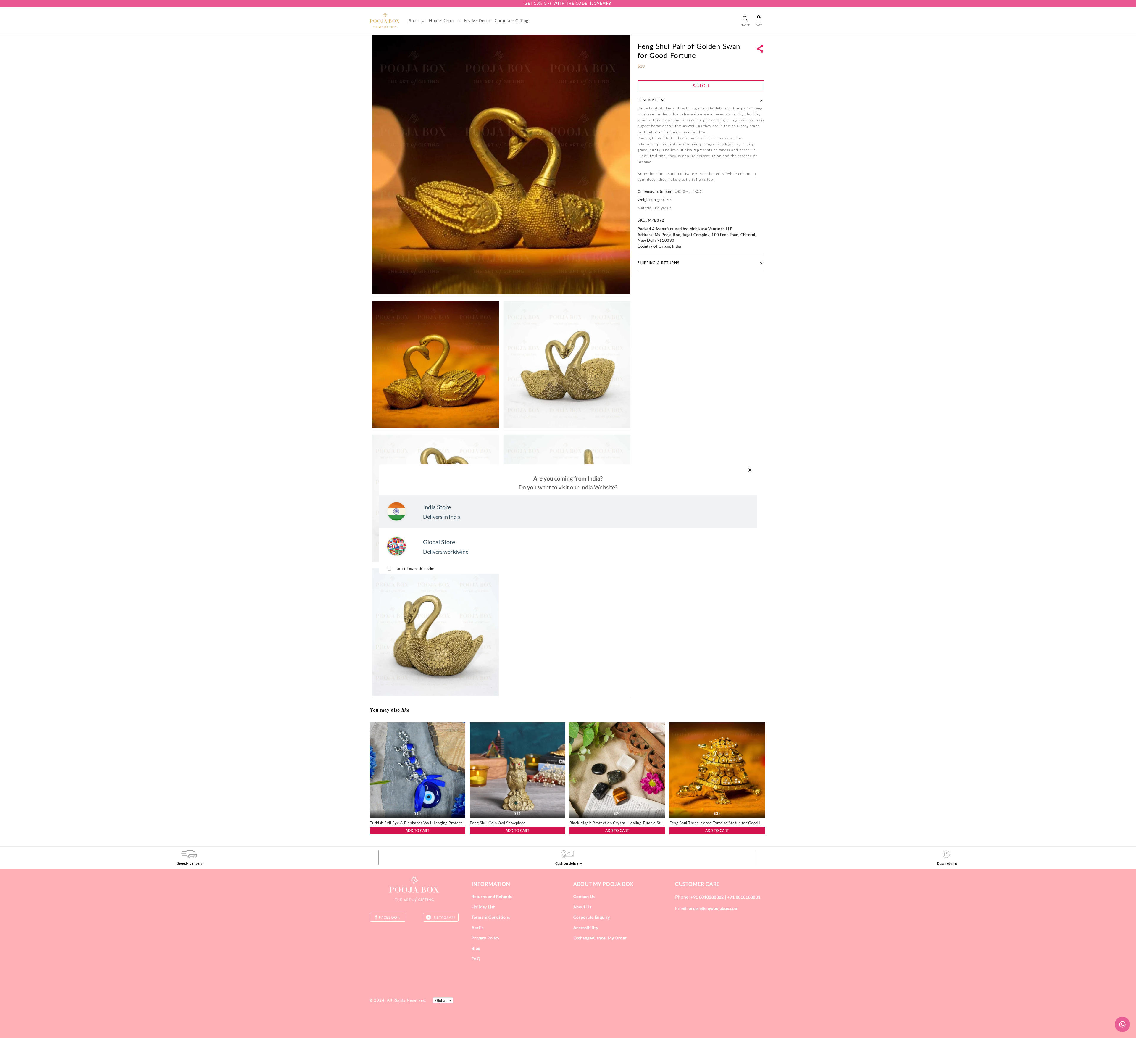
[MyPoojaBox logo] (385, 21)
